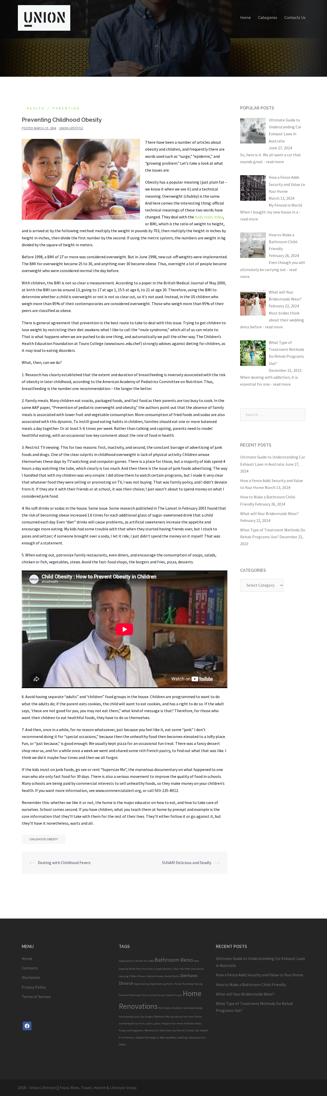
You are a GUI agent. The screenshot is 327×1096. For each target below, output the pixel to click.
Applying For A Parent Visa (133, 961)
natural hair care (183, 1016)
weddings (182, 1037)
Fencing (198, 984)
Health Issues (174, 995)
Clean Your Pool (181, 968)
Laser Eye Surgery (143, 1016)
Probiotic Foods (193, 1023)
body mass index (209, 216)
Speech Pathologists (147, 1037)
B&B (151, 961)
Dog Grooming (141, 984)
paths (149, 1023)
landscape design (193, 1008)
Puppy (122, 1030)
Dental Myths (172, 976)
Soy (197, 1030)
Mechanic (159, 1016)
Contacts (30, 967)
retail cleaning (167, 1030)
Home (245, 18)
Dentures (189, 975)
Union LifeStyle (71, 128)
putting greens (135, 1030)
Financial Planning (129, 995)
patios (157, 1023)
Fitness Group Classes (153, 995)
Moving (170, 1016)
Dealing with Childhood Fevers (64, 862)
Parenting (66, 108)
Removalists (152, 1030)
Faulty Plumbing (183, 984)
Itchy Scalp (164, 1008)
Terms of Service (36, 996)
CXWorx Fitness (137, 976)
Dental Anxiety (155, 976)
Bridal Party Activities (141, 968)
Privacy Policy (34, 987)
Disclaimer (31, 977)
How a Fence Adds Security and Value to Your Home (259, 974)
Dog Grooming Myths (161, 984)
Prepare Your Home (172, 1023)
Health (36, 108)
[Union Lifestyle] (44, 17)
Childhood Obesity (43, 839)
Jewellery (176, 1008)
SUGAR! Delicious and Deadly (186, 862)
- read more (274, 161)
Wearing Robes (168, 1037)
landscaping (126, 1016)
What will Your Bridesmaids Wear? (269, 513)
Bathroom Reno (174, 959)
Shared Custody (185, 1030)
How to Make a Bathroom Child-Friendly (251, 984)
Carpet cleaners (163, 968)
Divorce (126, 983)
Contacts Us (295, 18)
